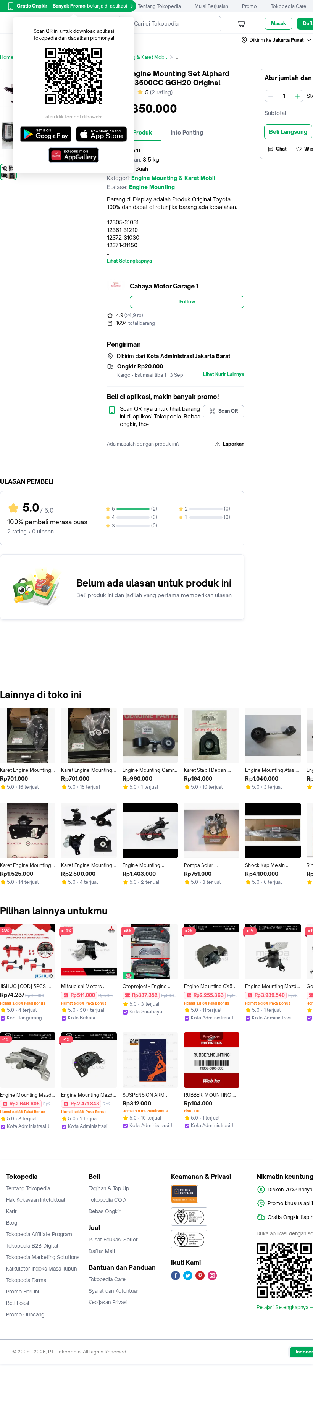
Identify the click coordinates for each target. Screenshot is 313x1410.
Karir (11, 1211)
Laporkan (233, 444)
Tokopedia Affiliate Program (39, 1234)
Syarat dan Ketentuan (114, 1291)
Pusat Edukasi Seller (113, 1240)
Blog (11, 1223)
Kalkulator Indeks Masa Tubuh (41, 1269)
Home (7, 57)
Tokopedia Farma (26, 1280)
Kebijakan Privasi (108, 1302)
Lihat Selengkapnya (129, 261)
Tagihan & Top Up (109, 1188)
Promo (249, 6)
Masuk (278, 23)
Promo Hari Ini (22, 1291)
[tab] (186, 132)
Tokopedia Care (289, 6)
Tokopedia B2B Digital (32, 1246)
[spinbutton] (284, 96)
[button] (276, 40)
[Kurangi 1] (270, 95)
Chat (281, 149)
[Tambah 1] (297, 95)
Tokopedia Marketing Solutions (42, 1257)
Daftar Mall (102, 1251)
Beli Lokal (17, 1303)
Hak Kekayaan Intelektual (35, 1200)
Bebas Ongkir (105, 1211)
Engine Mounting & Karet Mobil (132, 57)
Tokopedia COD (107, 1200)
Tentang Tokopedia (159, 6)
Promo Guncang (25, 1314)
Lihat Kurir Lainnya (223, 374)
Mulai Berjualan (211, 6)
